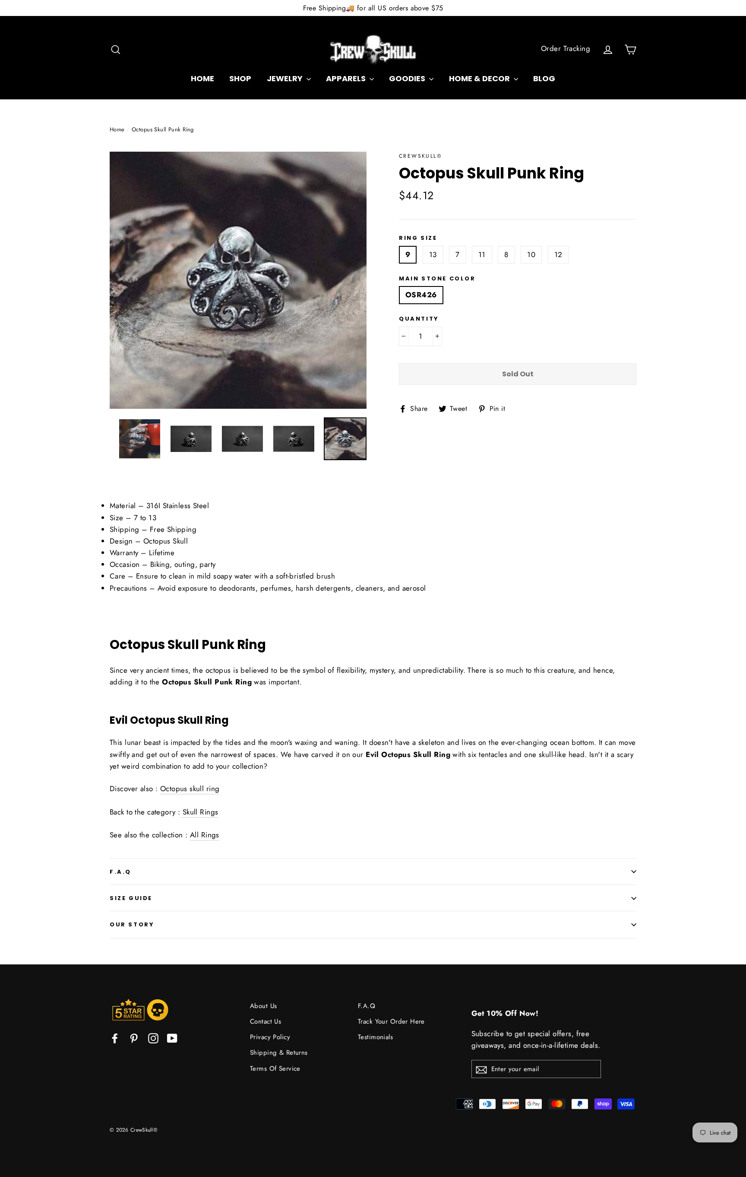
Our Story (132, 924)
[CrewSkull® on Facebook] (115, 1037)
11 (482, 254)
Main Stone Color (437, 278)
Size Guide (131, 898)
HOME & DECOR (480, 78)
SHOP (240, 78)
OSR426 (421, 294)
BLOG (544, 78)
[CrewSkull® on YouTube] (172, 1037)
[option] (238, 280)
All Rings (204, 835)
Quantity (419, 318)
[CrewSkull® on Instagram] (153, 1037)
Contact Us (265, 1021)
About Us (263, 1006)
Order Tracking (565, 48)
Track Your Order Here (391, 1021)
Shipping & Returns (279, 1052)
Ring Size (418, 238)
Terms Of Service (275, 1068)
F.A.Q (120, 872)
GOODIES (408, 78)
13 (433, 254)
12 (558, 254)
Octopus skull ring (190, 788)
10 (531, 254)
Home (117, 129)
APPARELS (346, 78)
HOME (202, 78)
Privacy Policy (270, 1037)
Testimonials (375, 1037)
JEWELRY (285, 78)
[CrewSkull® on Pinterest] (134, 1037)
